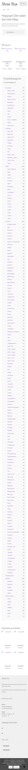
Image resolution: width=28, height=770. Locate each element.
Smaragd (9, 526)
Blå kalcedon (10, 276)
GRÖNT (9, 601)
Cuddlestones (10, 297)
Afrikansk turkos (11, 224)
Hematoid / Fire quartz (13, 331)
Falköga (9, 302)
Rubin (8, 503)
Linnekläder (10, 192)
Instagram (6, 750)
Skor (8, 114)
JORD (8, 604)
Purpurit (9, 468)
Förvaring (9, 146)
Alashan (9, 233)
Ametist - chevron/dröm (13, 241)
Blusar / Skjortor (11, 169)
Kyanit (9, 381)
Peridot (9, 451)
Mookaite (9, 421)
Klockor (9, 96)
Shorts (9, 201)
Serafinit (9, 520)
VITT (8, 616)
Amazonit (10, 236)
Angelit (9, 247)
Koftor (9, 189)
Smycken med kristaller (13, 532)
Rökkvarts (10, 485)
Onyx (8, 436)
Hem (4, 9)
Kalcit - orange (11, 352)
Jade (8, 337)
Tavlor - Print (10, 160)
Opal (8, 439)
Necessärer (10, 102)
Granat (9, 326)
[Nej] (26, 764)
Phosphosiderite (11, 456)
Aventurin (9, 262)
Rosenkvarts (10, 500)
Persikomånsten (11, 453)
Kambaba (9, 363)
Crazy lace (10, 294)
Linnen (9, 195)
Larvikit (9, 392)
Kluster (9, 372)
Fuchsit (9, 311)
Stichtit (9, 543)
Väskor (9, 122)
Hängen (9, 587)
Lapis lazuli (10, 387)
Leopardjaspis (11, 401)
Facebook (6, 746)
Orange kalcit (10, 445)
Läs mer (16, 767)
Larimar (9, 390)
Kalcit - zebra (10, 361)
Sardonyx (9, 512)
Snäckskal (10, 535)
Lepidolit (9, 404)
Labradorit (10, 384)
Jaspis (9, 340)
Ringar (9, 593)
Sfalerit (9, 523)
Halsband (9, 584)
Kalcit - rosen (10, 358)
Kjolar (9, 183)
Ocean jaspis (10, 433)
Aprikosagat (10, 256)
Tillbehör (9, 555)
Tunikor (9, 215)
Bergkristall (10, 268)
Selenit (9, 517)
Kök (8, 151)
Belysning (10, 134)
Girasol (9, 314)
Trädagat (9, 561)
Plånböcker (10, 108)
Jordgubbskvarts (11, 343)
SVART (9, 613)
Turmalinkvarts (11, 570)
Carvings (9, 285)
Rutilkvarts (10, 506)
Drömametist (10, 300)
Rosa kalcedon (11, 491)
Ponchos (9, 198)
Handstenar (10, 329)
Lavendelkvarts (11, 398)
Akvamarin (10, 230)
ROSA (8, 610)
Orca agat (9, 448)
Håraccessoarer (11, 93)
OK (10, 767)
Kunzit (9, 378)
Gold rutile (10, 320)
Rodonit (9, 482)
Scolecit (9, 514)
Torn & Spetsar (11, 558)
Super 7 (9, 549)
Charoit (9, 288)
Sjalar (8, 111)
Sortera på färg (9, 596)
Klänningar (10, 186)
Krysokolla (10, 375)
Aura (8, 259)
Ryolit (9, 509)
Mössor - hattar (11, 99)
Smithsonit (10, 529)
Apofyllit (9, 253)
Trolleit (9, 564)
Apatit (9, 250)
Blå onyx (9, 279)
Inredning (8, 128)
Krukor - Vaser (11, 154)
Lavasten (9, 395)
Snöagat (9, 538)
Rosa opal (10, 494)
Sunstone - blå (11, 546)
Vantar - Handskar (12, 119)
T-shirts (9, 207)
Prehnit (9, 465)
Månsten (9, 413)
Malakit (9, 410)
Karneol (9, 366)
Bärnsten (9, 265)
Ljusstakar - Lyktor (12, 157)
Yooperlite (10, 572)
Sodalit (9, 541)
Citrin (8, 291)
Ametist (9, 239)
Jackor (9, 175)
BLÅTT (9, 599)
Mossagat (9, 427)
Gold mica (10, 317)
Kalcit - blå (10, 346)
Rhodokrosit (10, 480)
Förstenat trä (10, 308)
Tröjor (9, 212)
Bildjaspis (9, 270)
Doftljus (9, 143)
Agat (8, 227)
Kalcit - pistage (11, 355)
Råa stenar (10, 477)
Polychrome (10, 462)
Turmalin (9, 567)
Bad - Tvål (9, 131)
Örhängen (10, 590)
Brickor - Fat (10, 137)
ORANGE (9, 607)
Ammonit (9, 244)
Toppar (9, 209)
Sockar (9, 117)
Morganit (9, 424)
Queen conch (10, 474)
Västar (9, 218)
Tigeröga (9, 552)
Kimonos (9, 180)
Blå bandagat (10, 273)
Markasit (9, 416)
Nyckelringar (10, 105)
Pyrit (8, 471)
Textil (8, 163)
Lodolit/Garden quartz (13, 407)
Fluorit (9, 305)
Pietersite (10, 459)
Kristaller (8, 221)
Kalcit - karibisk (11, 349)
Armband (9, 581)
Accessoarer (9, 88)
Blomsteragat (11, 282)
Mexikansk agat (11, 419)
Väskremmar (10, 125)
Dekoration (10, 140)
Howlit (9, 334)
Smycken (8, 578)
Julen (8, 149)
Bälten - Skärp (11, 90)
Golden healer (11, 323)
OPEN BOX (10, 442)
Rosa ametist (10, 488)
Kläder (7, 166)
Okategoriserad (10, 575)
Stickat (9, 204)
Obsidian (9, 430)
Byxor (8, 172)
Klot (8, 369)
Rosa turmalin (11, 497)
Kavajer (9, 178)
